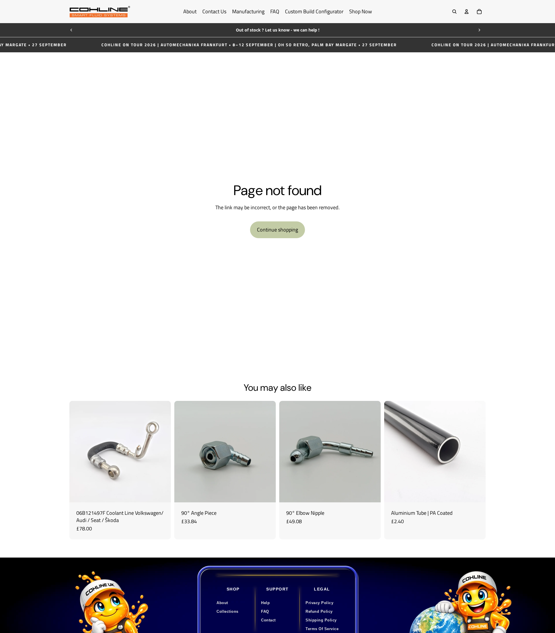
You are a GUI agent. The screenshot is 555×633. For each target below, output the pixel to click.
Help (265, 603)
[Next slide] (479, 30)
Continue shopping (277, 230)
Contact (268, 620)
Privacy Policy (319, 603)
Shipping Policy (321, 620)
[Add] (162, 493)
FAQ (265, 611)
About (222, 603)
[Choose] (372, 493)
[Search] (454, 11)
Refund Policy (319, 611)
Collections (227, 611)
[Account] (466, 11)
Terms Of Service (322, 629)
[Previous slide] (71, 30)
